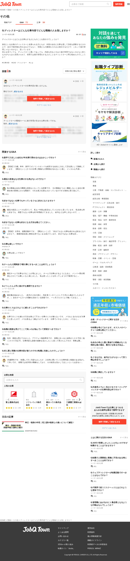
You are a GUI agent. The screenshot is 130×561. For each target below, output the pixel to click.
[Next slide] (79, 399)
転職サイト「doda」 (66, 548)
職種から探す (99, 169)
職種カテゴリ (96, 177)
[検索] (108, 4)
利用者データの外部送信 (97, 544)
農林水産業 (97, 275)
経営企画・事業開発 (101, 199)
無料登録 (118, 4)
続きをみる (18, 91)
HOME (2, 10)
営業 (94, 181)
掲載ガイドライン (94, 540)
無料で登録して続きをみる (44, 99)
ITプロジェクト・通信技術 (103, 207)
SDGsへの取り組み (65, 544)
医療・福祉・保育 (100, 224)
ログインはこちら (44, 105)
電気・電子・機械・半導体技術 (105, 216)
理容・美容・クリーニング (103, 237)
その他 (15, 10)
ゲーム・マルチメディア (102, 262)
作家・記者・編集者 (101, 250)
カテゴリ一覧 (63, 540)
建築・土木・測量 (100, 211)
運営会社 (91, 528)
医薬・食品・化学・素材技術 (104, 220)
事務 (94, 186)
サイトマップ (63, 528)
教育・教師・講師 (100, 271)
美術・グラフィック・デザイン (105, 254)
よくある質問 (63, 532)
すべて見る (82, 152)
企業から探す (99, 164)
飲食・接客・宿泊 (100, 228)
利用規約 (91, 532)
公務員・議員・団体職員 (102, 267)
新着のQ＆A (99, 159)
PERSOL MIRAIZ (94, 548)
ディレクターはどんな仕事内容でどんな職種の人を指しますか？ (46, 10)
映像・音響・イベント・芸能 (104, 258)
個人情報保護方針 (94, 536)
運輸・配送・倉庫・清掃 (102, 245)
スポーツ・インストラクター (104, 288)
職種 (9, 10)
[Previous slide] (8, 399)
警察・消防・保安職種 (102, 279)
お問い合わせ (63, 536)
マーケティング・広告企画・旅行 (106, 203)
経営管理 (96, 194)
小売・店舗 (97, 233)
